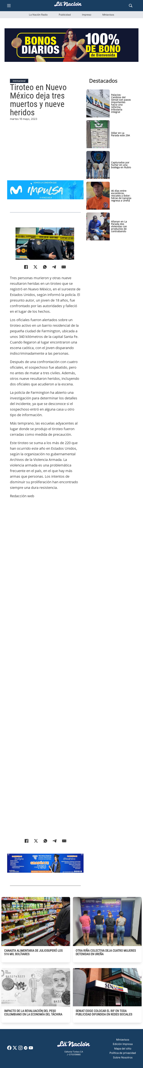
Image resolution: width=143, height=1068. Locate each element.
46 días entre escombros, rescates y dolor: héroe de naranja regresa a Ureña (121, 195)
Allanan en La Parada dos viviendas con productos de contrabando (119, 226)
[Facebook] (26, 267)
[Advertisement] (45, 145)
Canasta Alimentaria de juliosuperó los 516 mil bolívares (33, 952)
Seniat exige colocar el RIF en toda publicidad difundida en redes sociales (104, 1012)
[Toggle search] (130, 5)
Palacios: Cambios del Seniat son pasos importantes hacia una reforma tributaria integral (121, 103)
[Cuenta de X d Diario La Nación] (15, 1049)
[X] (35, 267)
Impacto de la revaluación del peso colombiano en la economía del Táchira (33, 1012)
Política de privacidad (123, 1053)
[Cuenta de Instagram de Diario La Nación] (20, 1049)
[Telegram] (54, 267)
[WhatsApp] (44, 267)
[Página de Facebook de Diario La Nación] (9, 1049)
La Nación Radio (38, 14)
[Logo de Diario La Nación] (74, 1045)
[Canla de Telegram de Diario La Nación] (25, 1049)
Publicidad (65, 14)
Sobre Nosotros (123, 1057)
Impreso (86, 14)
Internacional (19, 80)
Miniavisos (108, 14)
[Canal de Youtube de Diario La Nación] (31, 1049)
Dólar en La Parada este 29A (120, 134)
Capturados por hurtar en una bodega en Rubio (121, 165)
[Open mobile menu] (9, 5)
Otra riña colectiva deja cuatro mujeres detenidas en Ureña (106, 952)
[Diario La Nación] (68, 5)
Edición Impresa (123, 1044)
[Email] (63, 267)
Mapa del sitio (122, 1048)
